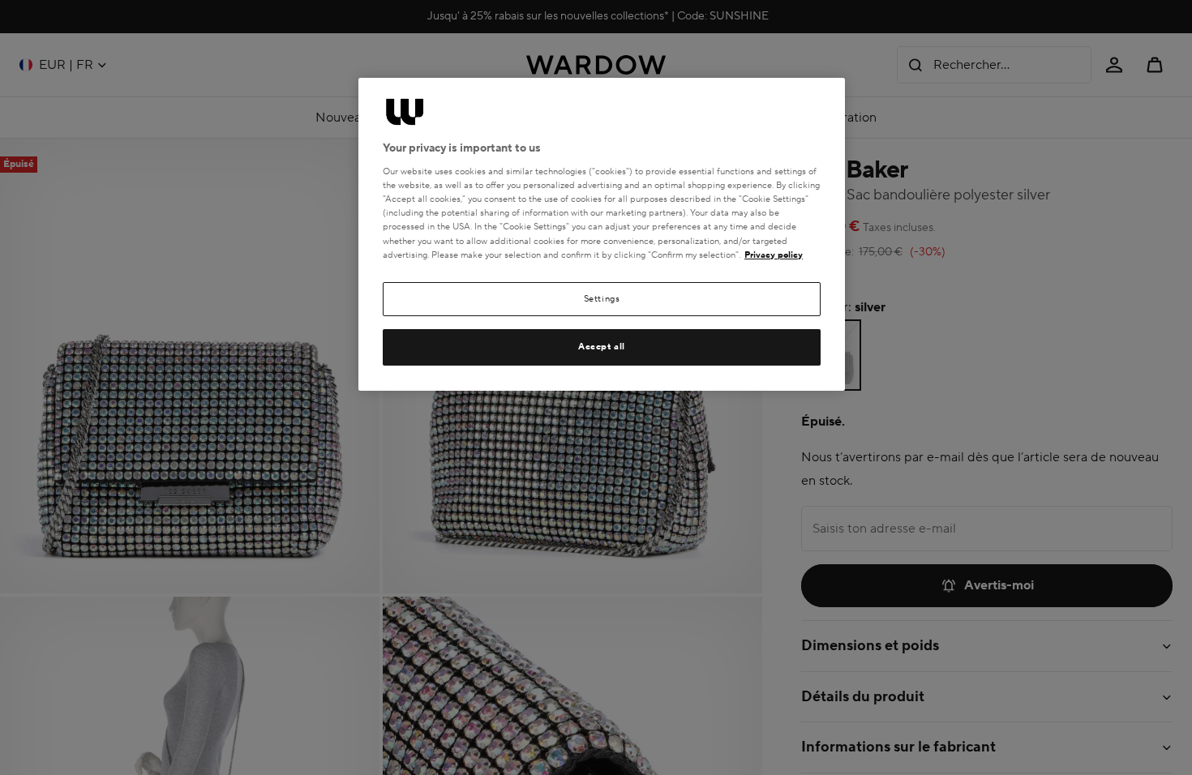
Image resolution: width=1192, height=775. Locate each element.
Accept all (601, 346)
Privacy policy (773, 255)
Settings (602, 299)
